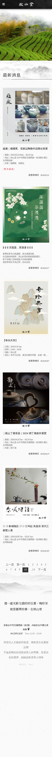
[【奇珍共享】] (26, 308)
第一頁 (21, 564)
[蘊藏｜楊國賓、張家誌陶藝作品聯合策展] (26, 116)
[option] (26, 34)
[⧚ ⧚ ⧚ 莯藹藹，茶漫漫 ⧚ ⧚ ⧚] (26, 215)
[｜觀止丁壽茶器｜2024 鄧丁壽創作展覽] (26, 400)
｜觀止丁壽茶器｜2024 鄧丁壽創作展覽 (24, 433)
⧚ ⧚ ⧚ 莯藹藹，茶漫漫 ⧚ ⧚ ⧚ (18, 247)
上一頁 (10, 564)
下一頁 (42, 569)
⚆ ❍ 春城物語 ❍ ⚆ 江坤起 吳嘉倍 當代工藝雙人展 (26, 528)
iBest (31, 664)
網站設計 (22, 664)
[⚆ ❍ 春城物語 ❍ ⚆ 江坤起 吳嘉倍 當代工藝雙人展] (26, 493)
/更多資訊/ (9, 169)
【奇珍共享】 (10, 340)
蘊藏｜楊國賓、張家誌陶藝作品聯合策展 (25, 148)
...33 (32, 569)
